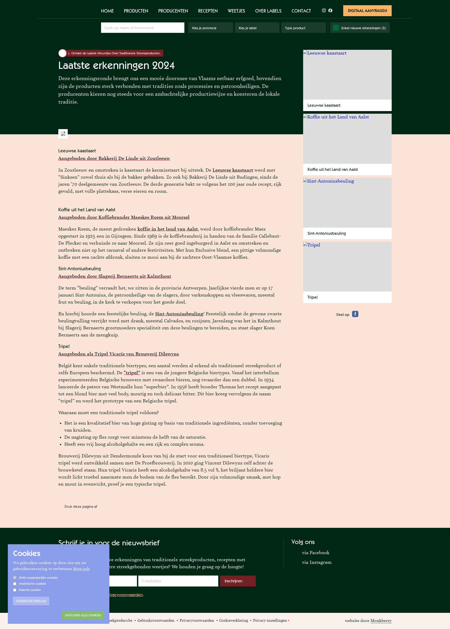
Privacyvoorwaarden (124, 594)
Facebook (294, 620)
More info (81, 569)
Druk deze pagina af (81, 506)
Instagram (300, 620)
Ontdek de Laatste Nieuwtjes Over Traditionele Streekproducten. (116, 53)
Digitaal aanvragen (367, 10)
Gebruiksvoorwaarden (156, 620)
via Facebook (310, 552)
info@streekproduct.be (113, 620)
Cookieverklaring (233, 620)
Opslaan (180, 27)
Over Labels (268, 11)
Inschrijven (233, 580)
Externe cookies (30, 590)
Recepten (208, 11)
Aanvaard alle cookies (83, 615)
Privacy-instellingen (270, 620)
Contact (301, 11)
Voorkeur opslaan (31, 601)
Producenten (173, 11)
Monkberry (381, 620)
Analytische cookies (32, 583)
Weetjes (236, 11)
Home (107, 11)
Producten (136, 11)
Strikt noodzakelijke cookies (38, 577)
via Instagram (312, 562)
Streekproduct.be (75, 20)
